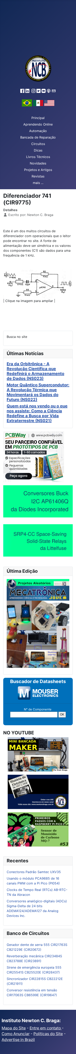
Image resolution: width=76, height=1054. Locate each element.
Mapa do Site (14, 1028)
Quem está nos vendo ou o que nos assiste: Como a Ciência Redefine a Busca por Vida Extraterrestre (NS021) (37, 413)
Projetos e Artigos (38, 170)
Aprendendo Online (38, 124)
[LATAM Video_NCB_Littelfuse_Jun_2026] (38, 540)
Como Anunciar (16, 1033)
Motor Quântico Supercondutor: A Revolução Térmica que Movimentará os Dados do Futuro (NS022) (38, 392)
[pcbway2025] (33, 456)
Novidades (38, 163)
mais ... (38, 183)
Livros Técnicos (38, 157)
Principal (38, 118)
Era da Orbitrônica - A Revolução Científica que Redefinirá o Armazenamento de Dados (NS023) (35, 371)
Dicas (38, 150)
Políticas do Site (48, 1033)
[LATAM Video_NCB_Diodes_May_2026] (38, 501)
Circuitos (38, 144)
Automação (38, 131)
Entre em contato (46, 1028)
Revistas (38, 176)
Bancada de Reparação (38, 137)
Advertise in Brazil (18, 1039)
